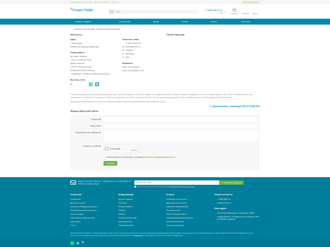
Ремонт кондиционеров (176, 214)
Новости (122, 210)
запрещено (138, 235)
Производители (125, 221)
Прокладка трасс (173, 210)
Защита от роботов (92, 146)
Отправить (110, 163)
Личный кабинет (125, 206)
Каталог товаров (125, 199)
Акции (156, 21)
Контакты (115, 2)
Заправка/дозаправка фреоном (179, 218)
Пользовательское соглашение (83, 210)
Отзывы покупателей (127, 218)
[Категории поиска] (111, 11)
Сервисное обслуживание (177, 206)
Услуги (214, 21)
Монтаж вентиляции (175, 221)
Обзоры (121, 214)
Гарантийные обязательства (81, 2)
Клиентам (76, 194)
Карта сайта (75, 221)
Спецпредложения (126, 225)
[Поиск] (195, 12)
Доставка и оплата (102, 2)
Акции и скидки (77, 214)
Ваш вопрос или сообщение (88, 132)
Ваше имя (96, 119)
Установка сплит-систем (176, 199)
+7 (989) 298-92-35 (213, 10)
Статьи (185, 21)
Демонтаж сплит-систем (176, 203)
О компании (124, 21)
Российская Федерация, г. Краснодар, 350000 (235, 213)
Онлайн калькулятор (175, 225)
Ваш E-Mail (96, 126)
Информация (126, 194)
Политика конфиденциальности (84, 206)
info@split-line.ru (224, 203)
